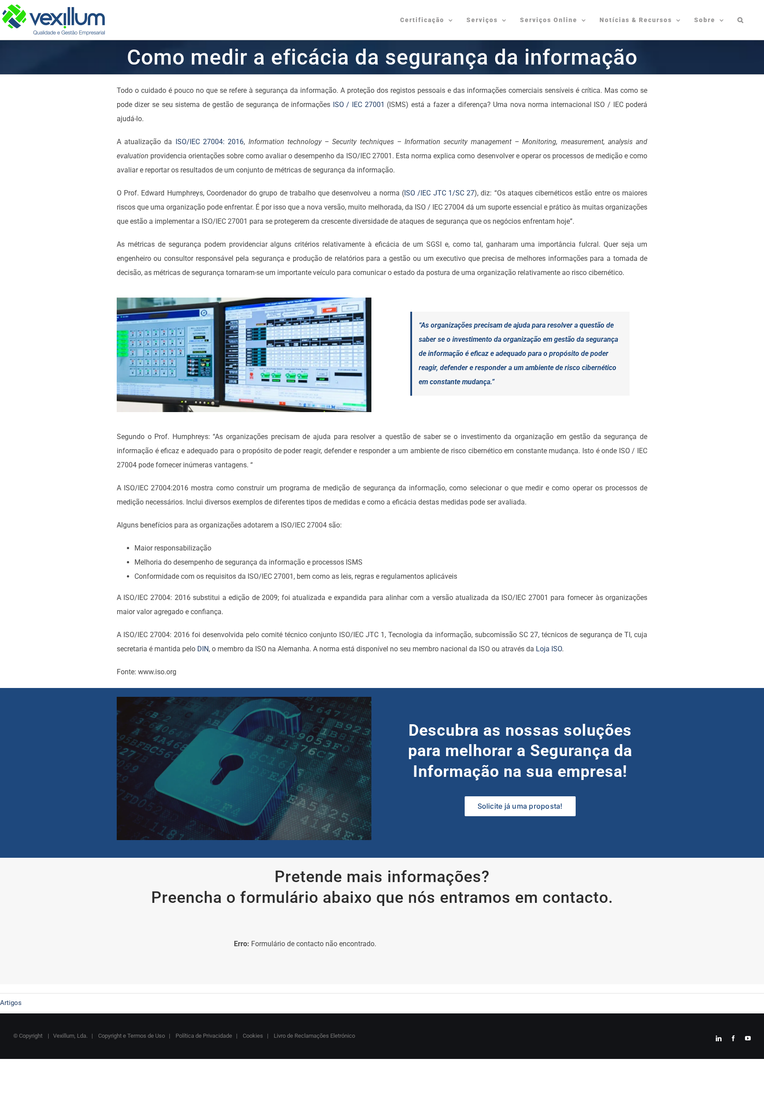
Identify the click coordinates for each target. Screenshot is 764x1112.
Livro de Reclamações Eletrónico (313, 1035)
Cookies (252, 1035)
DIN (203, 649)
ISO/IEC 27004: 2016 (210, 142)
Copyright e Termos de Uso (131, 1035)
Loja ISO (549, 649)
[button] (741, 20)
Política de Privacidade (203, 1035)
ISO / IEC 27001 (359, 104)
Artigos (11, 1003)
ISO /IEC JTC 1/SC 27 (439, 193)
